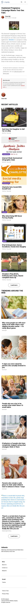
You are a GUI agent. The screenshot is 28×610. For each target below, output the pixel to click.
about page (6, 73)
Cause (4, 241)
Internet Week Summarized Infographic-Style (12, 159)
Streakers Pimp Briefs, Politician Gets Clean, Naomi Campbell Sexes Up (12, 275)
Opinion (4, 212)
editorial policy (18, 71)
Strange (4, 125)
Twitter (4, 582)
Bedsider (11, 40)
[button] (25, 2)
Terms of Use (5, 590)
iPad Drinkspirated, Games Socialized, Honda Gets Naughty (14, 246)
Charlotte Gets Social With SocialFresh (12, 188)
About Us (4, 564)
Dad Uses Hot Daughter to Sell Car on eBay (13, 130)
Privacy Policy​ (5, 593)
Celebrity (4, 270)
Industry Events (6, 154)
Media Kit (4, 570)
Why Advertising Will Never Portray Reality (12, 217)
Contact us (4, 567)
